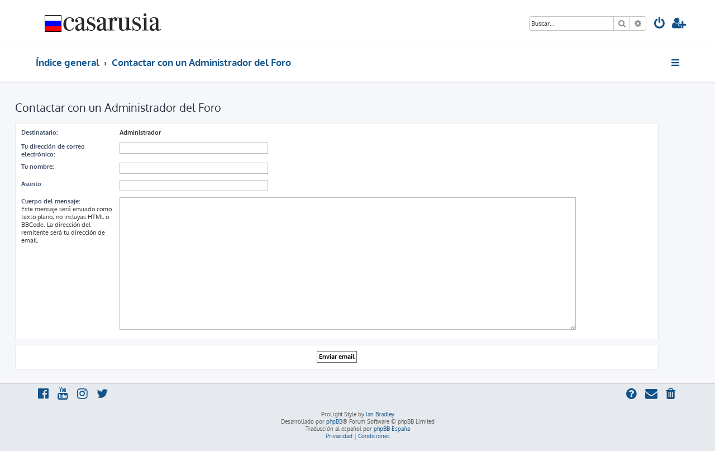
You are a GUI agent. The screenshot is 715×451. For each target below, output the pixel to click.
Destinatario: (39, 132)
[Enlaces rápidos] (676, 63)
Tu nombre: (37, 166)
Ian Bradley (380, 414)
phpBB (334, 421)
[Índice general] (103, 22)
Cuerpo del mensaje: (50, 201)
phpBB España (392, 428)
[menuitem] (660, 24)
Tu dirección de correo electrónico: (53, 150)
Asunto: (31, 184)
